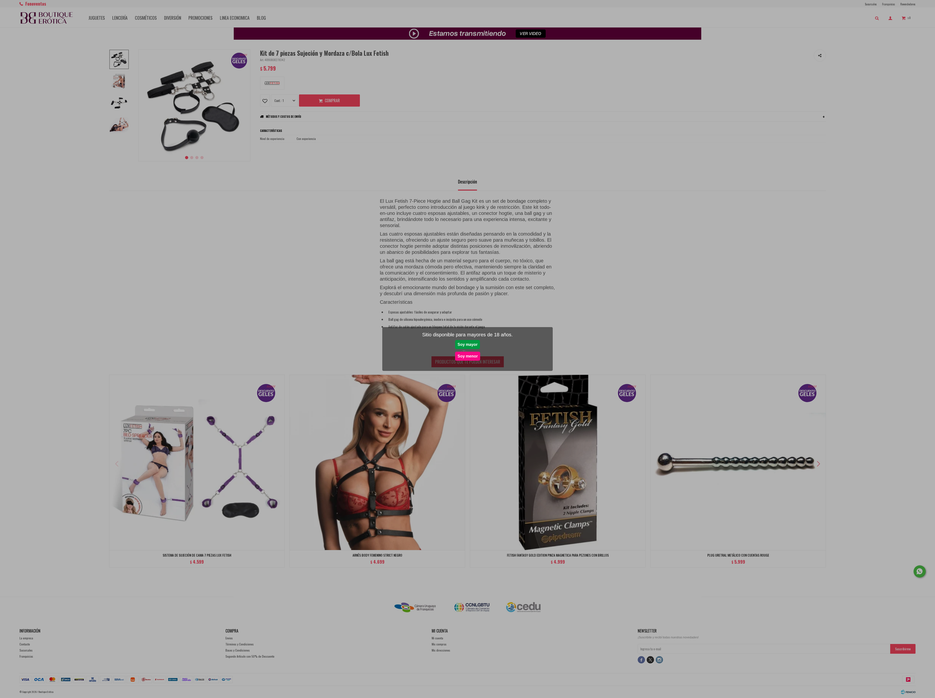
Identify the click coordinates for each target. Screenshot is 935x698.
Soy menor (468, 356)
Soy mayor (467, 344)
